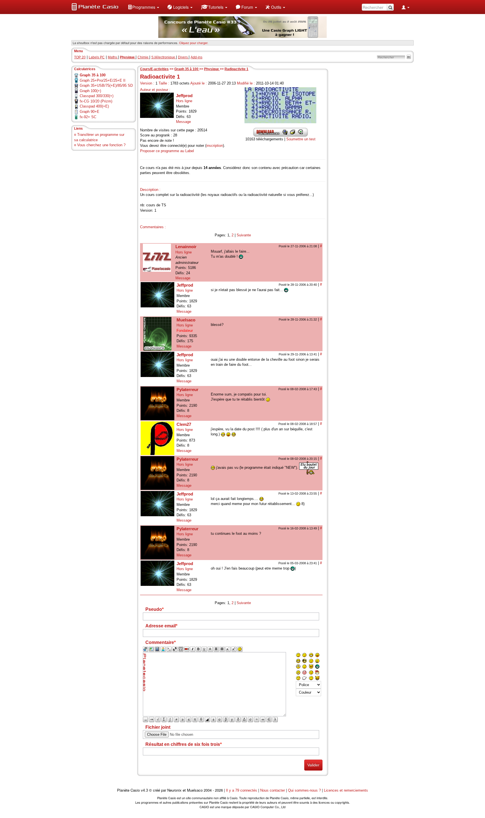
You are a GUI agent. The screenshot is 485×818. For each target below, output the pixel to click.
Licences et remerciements (346, 790)
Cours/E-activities (154, 69)
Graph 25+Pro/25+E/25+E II (102, 80)
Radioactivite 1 (236, 69)
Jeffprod (184, 95)
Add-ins (196, 57)
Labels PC (97, 57)
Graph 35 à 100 (186, 69)
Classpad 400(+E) (94, 106)
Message (183, 122)
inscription (214, 145)
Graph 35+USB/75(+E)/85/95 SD (106, 85)
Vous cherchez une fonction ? (101, 145)
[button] (143, 7)
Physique (212, 69)
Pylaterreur (187, 389)
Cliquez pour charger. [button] (193, 42)
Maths (113, 57)
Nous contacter (272, 790)
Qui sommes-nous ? (304, 790)
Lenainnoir (185, 246)
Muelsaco (186, 319)
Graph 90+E (89, 111)
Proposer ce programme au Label (167, 151)
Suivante (244, 235)
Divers (183, 57)
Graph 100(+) (90, 91)
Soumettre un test (300, 139)
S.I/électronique (163, 57)
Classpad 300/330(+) (96, 96)
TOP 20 (80, 57)
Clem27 (184, 424)
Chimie (143, 57)
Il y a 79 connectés (242, 790)
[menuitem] (143, 7)
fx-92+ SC (88, 117)
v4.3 (144, 790)
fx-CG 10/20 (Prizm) (96, 101)
